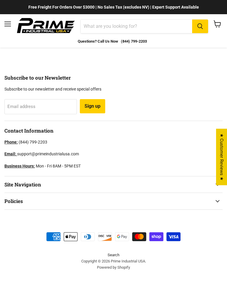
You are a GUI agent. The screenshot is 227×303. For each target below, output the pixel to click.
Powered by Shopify (113, 267)
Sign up (92, 106)
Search (113, 255)
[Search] (200, 26)
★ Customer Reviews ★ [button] (221, 156)
